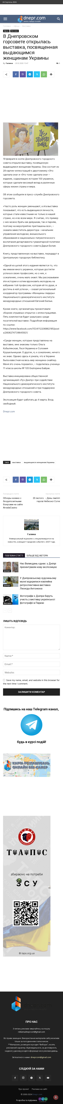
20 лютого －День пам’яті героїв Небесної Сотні (46, 500)
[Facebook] (16, 74)
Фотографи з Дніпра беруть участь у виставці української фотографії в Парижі (37, 599)
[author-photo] (31, 530)
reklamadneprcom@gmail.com (31, 1032)
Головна (7, 26)
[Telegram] (30, 74)
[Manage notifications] (55, 1097)
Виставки (26, 26)
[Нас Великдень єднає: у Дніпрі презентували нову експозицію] (10, 567)
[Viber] (23, 74)
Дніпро (7, 571)
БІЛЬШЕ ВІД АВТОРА (37, 555)
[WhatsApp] (44, 74)
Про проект (24, 1089)
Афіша (16, 26)
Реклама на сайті (39, 1089)
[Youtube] (48, 1078)
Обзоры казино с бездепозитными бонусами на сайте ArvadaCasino (13, 503)
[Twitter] (37, 74)
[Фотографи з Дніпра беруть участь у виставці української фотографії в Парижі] (10, 599)
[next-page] (10, 611)
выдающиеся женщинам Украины (39, 462)
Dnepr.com (9, 411)
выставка (16, 462)
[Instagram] (23, 1078)
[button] (5, 19)
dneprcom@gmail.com (41, 1057)
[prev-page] (5, 611)
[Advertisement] (31, 9)
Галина (9, 63)
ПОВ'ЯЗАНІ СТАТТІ (14, 555)
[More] (51, 74)
